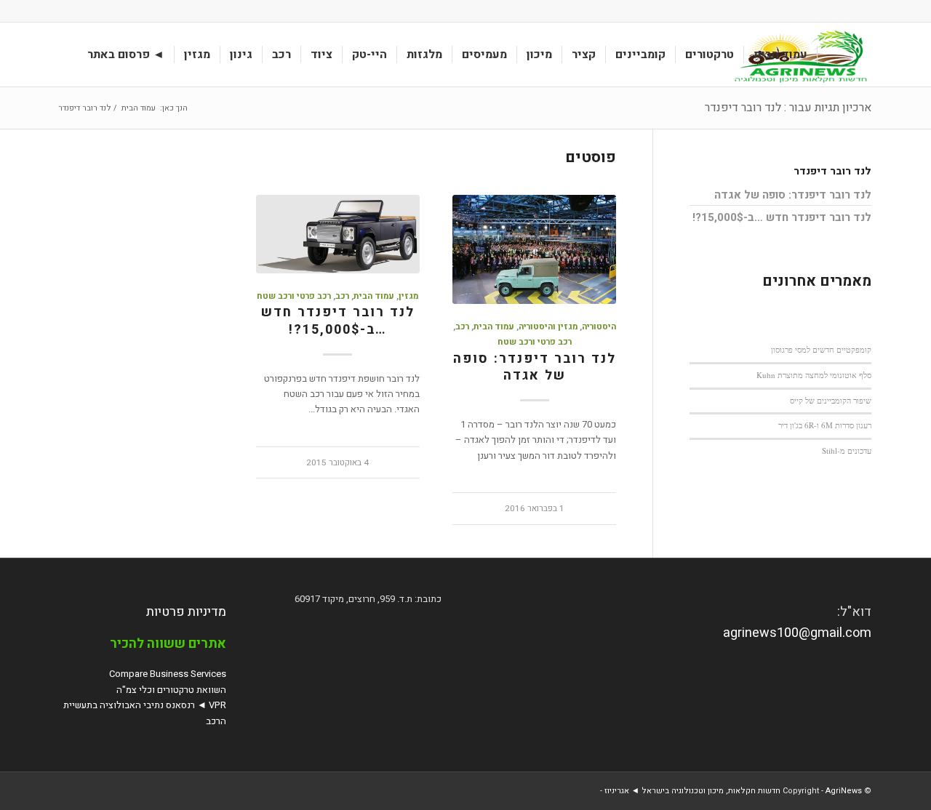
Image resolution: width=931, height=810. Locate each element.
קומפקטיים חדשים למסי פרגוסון (821, 349)
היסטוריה (599, 327)
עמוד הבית (494, 327)
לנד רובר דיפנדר (832, 171)
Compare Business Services (167, 674)
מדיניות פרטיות (186, 612)
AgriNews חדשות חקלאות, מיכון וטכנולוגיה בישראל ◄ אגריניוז (733, 791)
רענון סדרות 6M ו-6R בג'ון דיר (824, 425)
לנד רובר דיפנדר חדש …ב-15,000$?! (338, 321)
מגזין (408, 296)
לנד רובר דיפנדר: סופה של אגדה (534, 367)
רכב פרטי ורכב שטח (535, 342)
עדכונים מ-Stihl (846, 450)
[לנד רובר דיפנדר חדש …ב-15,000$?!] (337, 234)
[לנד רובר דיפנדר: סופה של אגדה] (533, 249)
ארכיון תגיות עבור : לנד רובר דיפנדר (788, 107)
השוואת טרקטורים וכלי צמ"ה (171, 690)
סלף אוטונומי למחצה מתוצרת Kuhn (813, 374)
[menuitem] (781, 55)
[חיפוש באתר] (64, 55)
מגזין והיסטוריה (548, 327)
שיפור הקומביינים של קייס (830, 400)
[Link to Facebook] (64, 11)
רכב (462, 327)
